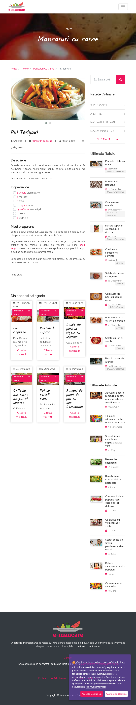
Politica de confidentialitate (52, 678)
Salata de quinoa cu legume (114, 275)
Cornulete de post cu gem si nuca (113, 297)
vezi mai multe (106, 139)
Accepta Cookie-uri (92, 694)
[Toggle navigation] (123, 6)
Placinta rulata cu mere (115, 163)
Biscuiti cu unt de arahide (114, 360)
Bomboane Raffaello (111, 183)
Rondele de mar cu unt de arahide (115, 319)
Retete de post (116, 307)
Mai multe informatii (96, 686)
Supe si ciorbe (98, 105)
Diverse (119, 263)
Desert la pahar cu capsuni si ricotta (114, 228)
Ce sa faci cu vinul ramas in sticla (112, 523)
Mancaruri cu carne (103, 122)
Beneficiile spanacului (111, 461)
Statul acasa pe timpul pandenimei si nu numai (114, 544)
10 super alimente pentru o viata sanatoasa (115, 419)
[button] (46, 123)
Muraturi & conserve (112, 214)
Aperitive (96, 113)
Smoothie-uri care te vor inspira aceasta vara (113, 441)
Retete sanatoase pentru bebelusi (115, 566)
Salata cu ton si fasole (114, 340)
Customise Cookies (116, 694)
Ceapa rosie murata (112, 204)
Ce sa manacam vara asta (114, 585)
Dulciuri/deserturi (102, 130)
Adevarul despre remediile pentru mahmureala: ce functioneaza (114, 397)
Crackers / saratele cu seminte (111, 252)
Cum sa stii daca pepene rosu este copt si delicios (114, 501)
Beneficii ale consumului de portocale (113, 479)
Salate (120, 283)
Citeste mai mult (21, 352)
